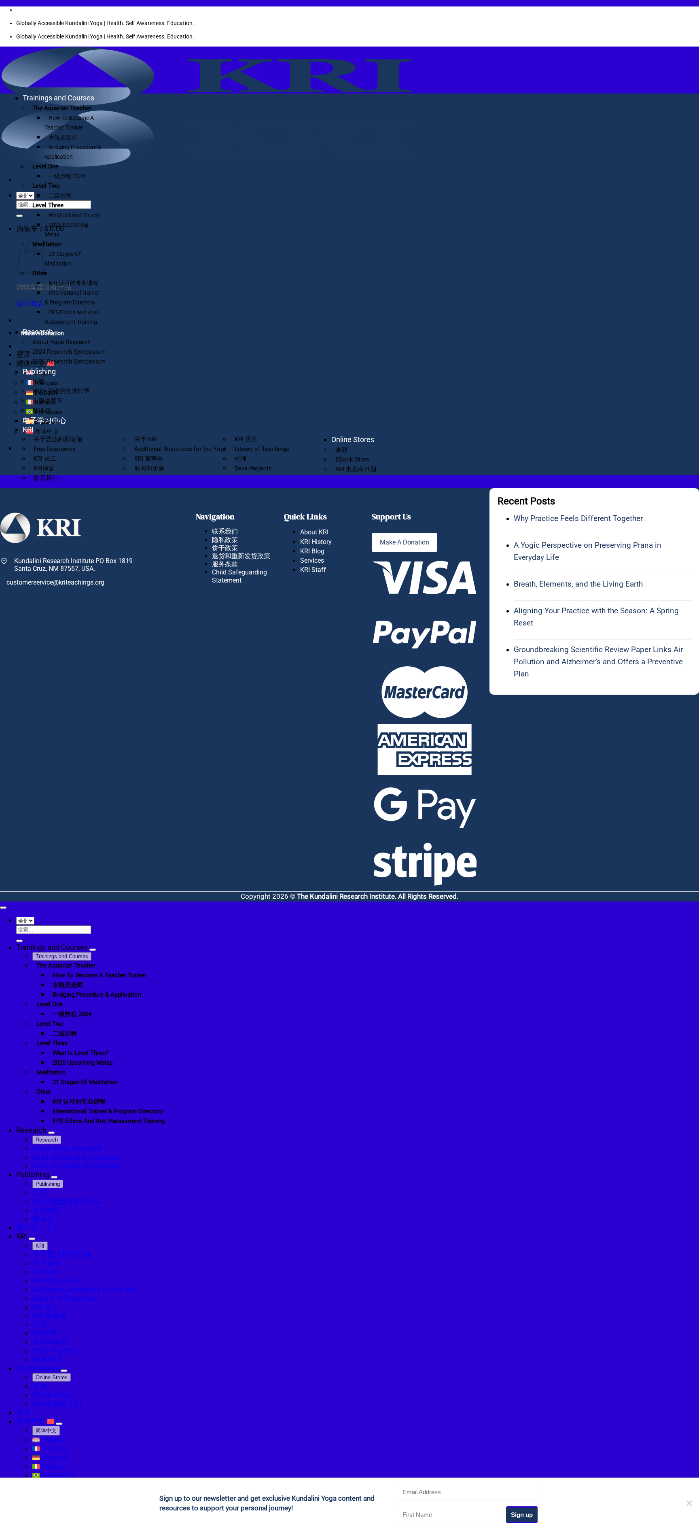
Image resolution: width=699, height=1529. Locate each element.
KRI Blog (312, 551)
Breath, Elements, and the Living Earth (578, 584)
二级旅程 (60, 195)
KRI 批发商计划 (355, 469)
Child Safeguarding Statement (239, 576)
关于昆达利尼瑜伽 (58, 439)
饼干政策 (225, 548)
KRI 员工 (45, 458)
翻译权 (41, 410)
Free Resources (55, 449)
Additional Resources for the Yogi (179, 449)
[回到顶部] (3, 907)
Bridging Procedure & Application (73, 152)
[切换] (92, 949)
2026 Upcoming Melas (66, 229)
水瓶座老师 (63, 137)
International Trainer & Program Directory (72, 297)
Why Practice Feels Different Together (578, 518)
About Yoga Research (61, 342)
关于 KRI (145, 439)
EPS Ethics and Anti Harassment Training (71, 317)
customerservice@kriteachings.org (55, 582)
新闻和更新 (149, 468)
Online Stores (352, 439)
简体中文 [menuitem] (46, 431)
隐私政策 (225, 540)
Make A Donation (404, 542)
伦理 (241, 458)
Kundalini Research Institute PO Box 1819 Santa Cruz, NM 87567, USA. (73, 564)
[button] (40, 228)
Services (312, 560)
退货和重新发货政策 (241, 556)
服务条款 (225, 564)
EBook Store (352, 459)
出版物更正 (47, 400)
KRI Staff (313, 570)
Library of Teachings (262, 449)
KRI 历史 (246, 439)
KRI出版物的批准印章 (61, 391)
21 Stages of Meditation (62, 259)
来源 (341, 449)
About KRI (314, 532)
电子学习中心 (44, 420)
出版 (38, 381)
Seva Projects (253, 468)
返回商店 (30, 304)
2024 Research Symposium (69, 351)
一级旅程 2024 (67, 176)
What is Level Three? (74, 215)
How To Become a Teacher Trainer (69, 123)
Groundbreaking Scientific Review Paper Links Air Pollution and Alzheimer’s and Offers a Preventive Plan (598, 661)
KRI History (316, 542)
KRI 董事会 (148, 458)
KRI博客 (44, 468)
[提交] (19, 216)
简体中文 (31, 1421)
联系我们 (46, 478)
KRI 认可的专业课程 (73, 283)
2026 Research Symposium (69, 361)
